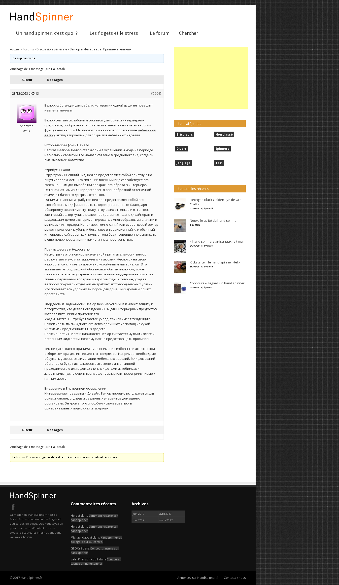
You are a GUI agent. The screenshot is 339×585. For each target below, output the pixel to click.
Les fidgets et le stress (114, 33)
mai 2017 (138, 520)
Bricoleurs (184, 134)
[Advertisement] (211, 78)
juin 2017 (138, 513)
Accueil (15, 49)
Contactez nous (235, 578)
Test (219, 163)
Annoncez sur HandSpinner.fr (198, 578)
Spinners (222, 148)
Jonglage (183, 163)
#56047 (156, 93)
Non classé (224, 134)
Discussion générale (51, 49)
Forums (28, 49)
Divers (181, 148)
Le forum (160, 33)
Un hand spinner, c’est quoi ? (47, 33)
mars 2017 (165, 520)
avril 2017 (165, 513)
